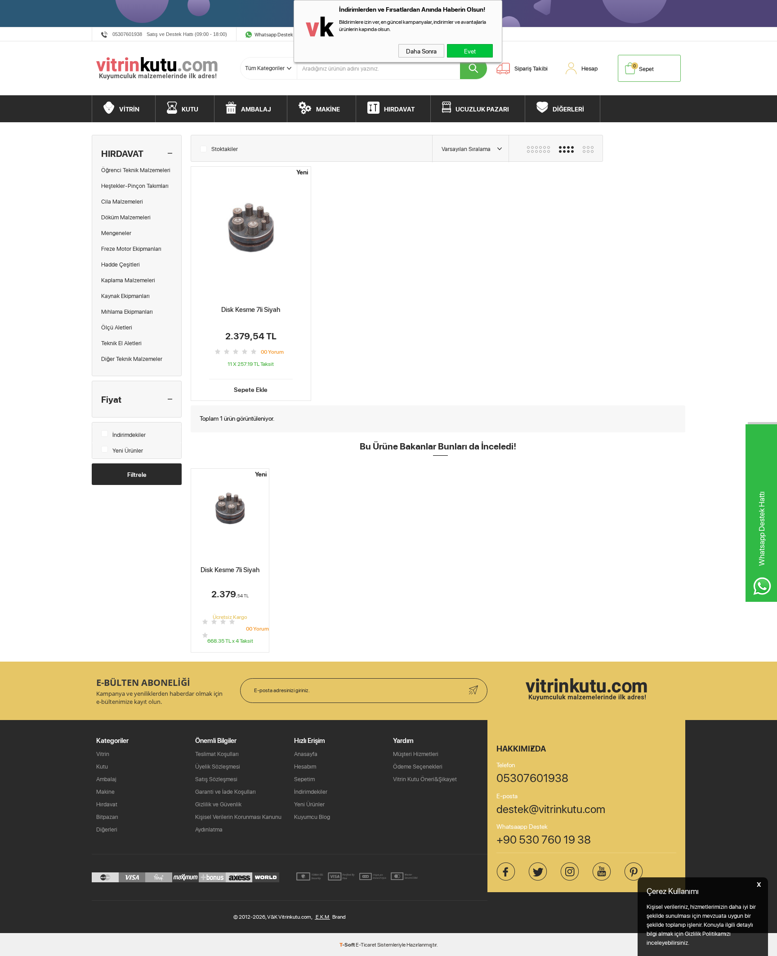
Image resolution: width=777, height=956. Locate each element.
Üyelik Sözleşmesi (217, 766)
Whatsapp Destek (274, 34)
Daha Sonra (421, 51)
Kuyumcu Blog (312, 816)
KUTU (190, 109)
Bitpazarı (107, 816)
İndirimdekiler (129, 434)
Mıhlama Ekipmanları (127, 311)
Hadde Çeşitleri (120, 264)
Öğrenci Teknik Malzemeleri (135, 169)
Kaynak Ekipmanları (125, 295)
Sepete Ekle (251, 388)
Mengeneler (116, 232)
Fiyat (111, 399)
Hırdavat (106, 804)
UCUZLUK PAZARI (482, 109)
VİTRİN (129, 109)
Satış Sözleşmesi (216, 779)
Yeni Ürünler (127, 450)
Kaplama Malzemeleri (128, 280)
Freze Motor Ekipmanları (131, 248)
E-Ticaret (366, 944)
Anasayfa (305, 753)
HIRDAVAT (399, 109)
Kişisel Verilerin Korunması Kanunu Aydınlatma (238, 823)
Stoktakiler (224, 148)
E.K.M (322, 916)
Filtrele (137, 474)
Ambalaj (106, 779)
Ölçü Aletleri (116, 327)
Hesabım (305, 766)
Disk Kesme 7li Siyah (250, 309)
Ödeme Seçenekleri (417, 766)
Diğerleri (106, 829)
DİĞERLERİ (568, 109)
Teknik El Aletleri (121, 343)
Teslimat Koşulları (217, 753)
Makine (105, 791)
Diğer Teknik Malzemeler (131, 358)
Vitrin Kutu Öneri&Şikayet (425, 779)
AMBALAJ (256, 109)
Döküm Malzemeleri (126, 217)
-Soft (347, 944)
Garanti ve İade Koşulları (225, 791)
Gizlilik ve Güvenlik (218, 804)
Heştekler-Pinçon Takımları (135, 185)
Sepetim (304, 779)
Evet (470, 51)
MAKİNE (328, 109)
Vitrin (102, 753)
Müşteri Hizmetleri (415, 753)
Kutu (102, 766)
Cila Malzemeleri (122, 201)
